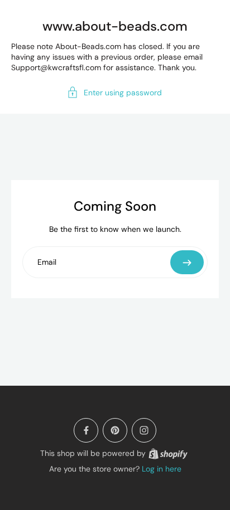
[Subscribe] (187, 262)
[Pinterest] (115, 430)
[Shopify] (168, 453)
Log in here (161, 469)
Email (46, 261)
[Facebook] (86, 430)
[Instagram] (144, 430)
